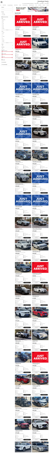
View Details (19, 35)
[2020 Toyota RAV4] (23, 65)
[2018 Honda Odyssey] (40, 357)
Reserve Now (27, 35)
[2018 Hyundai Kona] (40, 20)
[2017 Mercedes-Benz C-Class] (40, 200)
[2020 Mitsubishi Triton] (23, 177)
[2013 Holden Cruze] (40, 289)
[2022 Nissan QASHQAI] (40, 132)
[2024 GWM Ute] (23, 245)
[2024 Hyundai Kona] (23, 222)
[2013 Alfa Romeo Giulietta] (40, 267)
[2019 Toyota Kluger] (23, 200)
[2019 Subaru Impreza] (40, 65)
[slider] (2, 51)
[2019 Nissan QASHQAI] (40, 379)
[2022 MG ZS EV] (23, 379)
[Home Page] (2, 2)
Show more (7, 42)
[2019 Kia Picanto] (23, 357)
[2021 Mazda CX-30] (23, 267)
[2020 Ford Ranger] (23, 402)
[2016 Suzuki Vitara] (23, 312)
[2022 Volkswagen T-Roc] (40, 402)
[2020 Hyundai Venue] (23, 424)
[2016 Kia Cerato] (23, 132)
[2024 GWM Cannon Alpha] (40, 155)
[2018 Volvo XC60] (40, 424)
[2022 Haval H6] (23, 155)
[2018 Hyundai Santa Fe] (23, 110)
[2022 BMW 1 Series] (40, 88)
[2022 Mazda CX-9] (23, 446)
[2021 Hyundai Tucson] (40, 110)
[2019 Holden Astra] (40, 177)
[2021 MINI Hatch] (40, 312)
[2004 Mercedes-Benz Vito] (40, 43)
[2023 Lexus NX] (23, 334)
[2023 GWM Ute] (23, 289)
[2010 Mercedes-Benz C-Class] (40, 446)
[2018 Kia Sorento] (23, 43)
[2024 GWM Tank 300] (23, 88)
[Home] (1, 5)
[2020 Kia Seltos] (23, 20)
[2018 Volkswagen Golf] (40, 245)
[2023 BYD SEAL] (40, 334)
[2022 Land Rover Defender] (40, 222)
